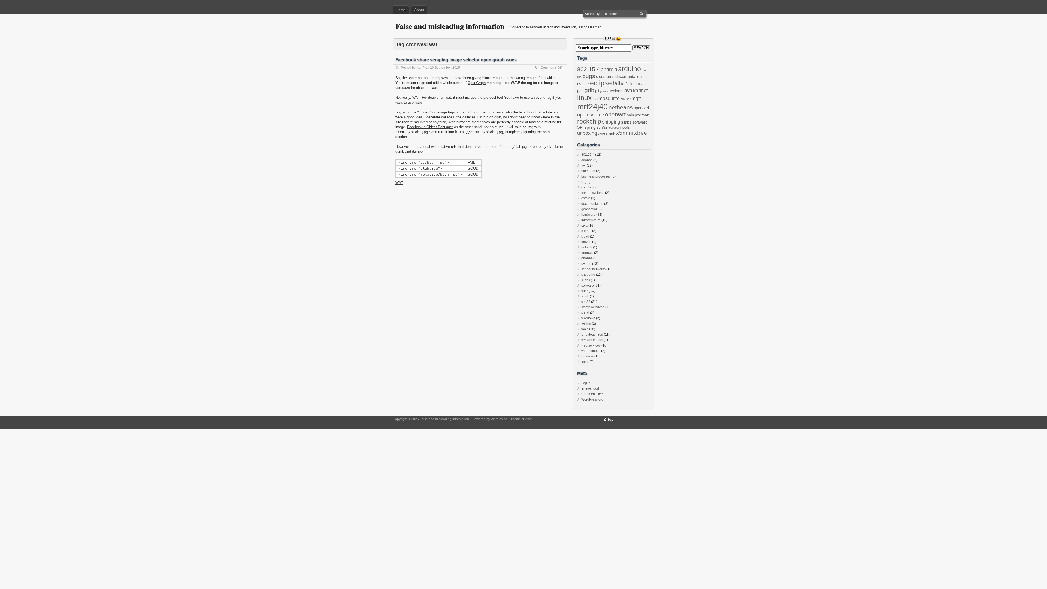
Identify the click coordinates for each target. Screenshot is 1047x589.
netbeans (621, 107)
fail (616, 83)
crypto (585, 198)
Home (401, 10)
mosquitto (609, 98)
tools (625, 127)
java (627, 90)
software (640, 122)
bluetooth (588, 171)
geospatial (589, 209)
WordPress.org (592, 399)
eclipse (601, 83)
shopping (588, 275)
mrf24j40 (592, 106)
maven (586, 242)
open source (590, 115)
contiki (586, 187)
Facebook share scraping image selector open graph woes (456, 60)
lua (595, 99)
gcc (580, 91)
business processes (596, 176)
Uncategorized (592, 334)
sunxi (585, 313)
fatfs (625, 84)
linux (584, 98)
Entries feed (590, 388)
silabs (626, 122)
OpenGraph (477, 83)
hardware (588, 215)
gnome (604, 91)
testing (586, 324)
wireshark (606, 133)
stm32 (601, 127)
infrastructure (591, 220)
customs (607, 76)
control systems (592, 193)
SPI (580, 127)
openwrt (615, 114)
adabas (586, 160)
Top (610, 419)
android (609, 69)
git (597, 91)
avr (583, 165)
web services (591, 345)
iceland (616, 91)
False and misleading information (449, 26)
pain (630, 115)
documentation (628, 76)
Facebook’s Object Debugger (430, 127)
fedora (636, 83)
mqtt (636, 98)
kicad (585, 236)
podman (642, 115)
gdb (589, 90)
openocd (641, 108)
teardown (614, 127)
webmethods (590, 351)
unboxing (587, 133)
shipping (611, 122)
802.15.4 (588, 69)
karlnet (640, 90)
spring (590, 127)
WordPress (499, 419)
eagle (583, 83)
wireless (587, 356)
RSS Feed (612, 38)
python (586, 264)
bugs (588, 76)
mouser (626, 99)
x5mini (624, 133)
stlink (585, 296)
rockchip (589, 121)
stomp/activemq (592, 307)
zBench (527, 419)
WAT (399, 183)
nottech (586, 247)
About (419, 10)
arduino (629, 69)
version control (592, 340)
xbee (640, 133)
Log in (586, 383)
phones (586, 258)
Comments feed (593, 394)
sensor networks (593, 269)
